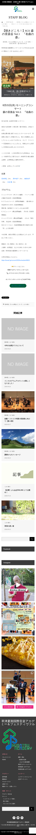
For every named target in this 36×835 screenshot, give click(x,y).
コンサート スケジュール (25, 777)
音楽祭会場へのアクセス (24, 769)
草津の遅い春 (9, 526)
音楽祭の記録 (22, 759)
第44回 (6, 342)
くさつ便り (27, 42)
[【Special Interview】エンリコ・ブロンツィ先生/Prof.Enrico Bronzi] (18, 584)
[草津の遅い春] (18, 510)
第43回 (6, 415)
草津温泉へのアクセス (24, 767)
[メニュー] (33, 8)
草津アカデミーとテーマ (24, 764)
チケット (4, 796)
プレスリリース (6, 757)
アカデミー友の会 (7, 794)
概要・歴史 (21, 757)
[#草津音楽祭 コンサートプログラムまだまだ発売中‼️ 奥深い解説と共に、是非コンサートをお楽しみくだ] (18, 618)
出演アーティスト (23, 779)
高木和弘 (4, 178)
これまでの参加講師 (24, 762)
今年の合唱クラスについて (14, 345)
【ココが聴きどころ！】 (15, 42)
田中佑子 (16, 178)
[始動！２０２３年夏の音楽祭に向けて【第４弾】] (18, 402)
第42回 (6, 451)
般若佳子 (27, 178)
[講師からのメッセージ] (18, 439)
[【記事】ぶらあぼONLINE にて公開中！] (18, 473)
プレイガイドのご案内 (9, 803)
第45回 (5, 42)
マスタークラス (6, 781)
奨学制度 (4, 777)
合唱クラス (5, 784)
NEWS (4, 759)
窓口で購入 (6, 801)
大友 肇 (9, 182)
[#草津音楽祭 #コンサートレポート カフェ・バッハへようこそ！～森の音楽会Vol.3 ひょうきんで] (18, 687)
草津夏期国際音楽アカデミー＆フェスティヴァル (18, 722)
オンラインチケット (18, 286)
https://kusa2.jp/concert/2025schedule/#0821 (16, 260)
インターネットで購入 (9, 799)
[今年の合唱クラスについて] (18, 328)
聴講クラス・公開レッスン (9, 786)
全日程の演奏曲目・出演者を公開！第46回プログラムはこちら (18, 2)
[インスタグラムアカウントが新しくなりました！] (18, 364)
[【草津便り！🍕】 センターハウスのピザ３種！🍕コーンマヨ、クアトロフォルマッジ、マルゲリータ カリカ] (18, 652)
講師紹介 (4, 779)
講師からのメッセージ (12, 455)
